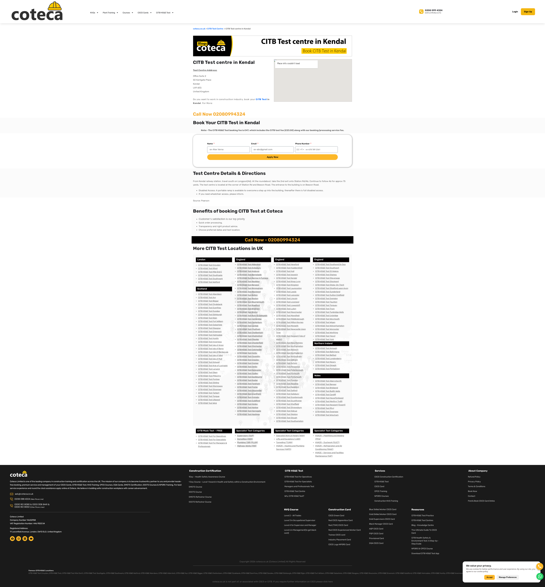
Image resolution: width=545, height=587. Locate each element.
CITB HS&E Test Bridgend (326, 388)
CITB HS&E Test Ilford (207, 268)
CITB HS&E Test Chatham (248, 329)
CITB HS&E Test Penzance (288, 366)
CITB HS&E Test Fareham (248, 383)
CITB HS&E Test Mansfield (287, 315)
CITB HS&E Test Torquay (326, 305)
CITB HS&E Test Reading (287, 383)
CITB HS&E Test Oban (207, 372)
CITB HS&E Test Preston (287, 380)
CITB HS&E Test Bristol (247, 312)
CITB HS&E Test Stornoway (210, 386)
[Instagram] (18, 538)
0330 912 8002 (22, 507)
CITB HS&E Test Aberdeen (210, 294)
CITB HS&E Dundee (265, 573)
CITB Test (261, 99)
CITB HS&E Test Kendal (286, 278)
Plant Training (109, 12)
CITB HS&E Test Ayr (207, 297)
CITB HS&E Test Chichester (249, 346)
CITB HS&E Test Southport (327, 268)
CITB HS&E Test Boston (247, 298)
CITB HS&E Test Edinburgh (210, 314)
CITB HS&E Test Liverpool (287, 302)
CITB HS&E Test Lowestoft (288, 305)
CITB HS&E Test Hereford (287, 264)
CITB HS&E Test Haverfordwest (329, 398)
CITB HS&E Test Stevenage (327, 278)
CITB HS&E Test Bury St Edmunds (252, 315)
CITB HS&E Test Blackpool (249, 292)
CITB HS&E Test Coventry (248, 356)
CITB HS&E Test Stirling (208, 382)
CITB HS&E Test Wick (207, 403)
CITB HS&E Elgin (298, 573)
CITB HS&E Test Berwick (248, 285)
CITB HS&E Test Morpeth (287, 326)
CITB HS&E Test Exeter (247, 380)
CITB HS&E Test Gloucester (249, 390)
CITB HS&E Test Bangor (325, 384)
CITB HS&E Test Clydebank (210, 304)
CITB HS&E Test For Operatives (212, 436)
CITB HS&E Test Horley (247, 404)
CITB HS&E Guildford (403, 573)
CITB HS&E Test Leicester (287, 295)
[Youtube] (31, 538)
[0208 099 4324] (421, 11)
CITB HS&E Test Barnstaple (249, 274)
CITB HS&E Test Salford (286, 390)
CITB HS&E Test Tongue (208, 396)
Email (254, 143)
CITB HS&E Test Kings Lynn (288, 281)
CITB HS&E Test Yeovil (325, 336)
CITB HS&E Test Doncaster (249, 370)
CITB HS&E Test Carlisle (247, 326)
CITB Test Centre (215, 29)
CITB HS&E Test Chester (248, 339)
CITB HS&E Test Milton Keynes (289, 322)
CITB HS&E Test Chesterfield (250, 343)
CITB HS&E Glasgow (351, 573)
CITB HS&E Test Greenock (210, 331)
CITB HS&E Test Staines (326, 274)
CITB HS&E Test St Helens (326, 271)
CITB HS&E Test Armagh (326, 348)
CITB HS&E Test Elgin (207, 318)
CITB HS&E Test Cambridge (249, 319)
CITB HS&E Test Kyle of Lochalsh (213, 365)
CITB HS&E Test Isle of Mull (210, 359)
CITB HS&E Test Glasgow (209, 328)
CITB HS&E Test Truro (325, 309)
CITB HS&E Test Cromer (247, 363)
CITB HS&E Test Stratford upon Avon (331, 288)
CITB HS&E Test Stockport (327, 281)
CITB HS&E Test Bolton (247, 295)
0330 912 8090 (22, 504)
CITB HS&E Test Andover (248, 271)
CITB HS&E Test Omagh (325, 365)
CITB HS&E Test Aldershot (249, 264)
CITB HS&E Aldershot (166, 573)
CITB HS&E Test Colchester (249, 349)
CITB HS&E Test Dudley (247, 373)
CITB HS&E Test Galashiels (210, 325)
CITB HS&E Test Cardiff (325, 394)
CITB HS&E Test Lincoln (286, 298)
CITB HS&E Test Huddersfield (289, 268)
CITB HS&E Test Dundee (209, 311)
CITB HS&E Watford (132, 573)
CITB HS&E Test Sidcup (286, 411)
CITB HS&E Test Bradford (248, 305)
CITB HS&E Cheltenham (212, 573)
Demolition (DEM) (245, 439)
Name (210, 143)
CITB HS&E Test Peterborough (289, 370)
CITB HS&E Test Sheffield (287, 404)
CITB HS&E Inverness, (454, 573)
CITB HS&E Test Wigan (325, 322)
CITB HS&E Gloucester (368, 573)
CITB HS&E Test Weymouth (327, 319)
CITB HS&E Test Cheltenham (250, 332)
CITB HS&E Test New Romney (289, 343)
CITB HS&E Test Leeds (286, 292)
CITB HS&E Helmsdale (421, 573)
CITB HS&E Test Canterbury (249, 322)
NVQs (92, 12)
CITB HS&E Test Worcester (327, 329)
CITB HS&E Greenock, (386, 573)
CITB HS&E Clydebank (231, 573)
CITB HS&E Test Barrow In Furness (252, 278)
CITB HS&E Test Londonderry (328, 358)
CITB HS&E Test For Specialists (212, 439)
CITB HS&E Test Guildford (248, 401)
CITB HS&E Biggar (195, 573)
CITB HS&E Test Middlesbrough (290, 319)
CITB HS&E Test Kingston (287, 285)
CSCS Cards (143, 12)
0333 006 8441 (39, 504)
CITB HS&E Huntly (438, 573)
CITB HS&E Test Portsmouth (289, 377)
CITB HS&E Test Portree (209, 379)
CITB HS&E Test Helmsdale (210, 335)
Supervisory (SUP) (245, 435)
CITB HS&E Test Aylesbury (249, 268)
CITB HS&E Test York (324, 339)
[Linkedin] (24, 538)
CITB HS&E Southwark (115, 573)
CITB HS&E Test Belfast (325, 355)
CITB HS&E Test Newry (325, 362)
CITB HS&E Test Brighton (248, 309)
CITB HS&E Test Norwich (287, 349)
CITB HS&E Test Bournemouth (250, 302)
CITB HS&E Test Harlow (247, 407)
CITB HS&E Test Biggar (208, 301)
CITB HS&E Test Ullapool (209, 400)
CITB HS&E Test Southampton (289, 421)
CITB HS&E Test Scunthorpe (289, 401)
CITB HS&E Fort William (315, 573)
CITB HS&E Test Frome (247, 387)
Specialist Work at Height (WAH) (290, 435)
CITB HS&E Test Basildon (248, 281)
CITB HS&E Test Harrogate (249, 411)
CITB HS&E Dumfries (249, 573)
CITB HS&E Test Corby (247, 353)
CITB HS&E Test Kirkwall (209, 362)
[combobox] (300, 149)
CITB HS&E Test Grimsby (248, 397)
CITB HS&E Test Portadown (327, 369)
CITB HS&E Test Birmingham (250, 288)
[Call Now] (539, 566)
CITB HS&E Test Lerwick (209, 369)
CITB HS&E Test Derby (247, 366)
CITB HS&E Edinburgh (282, 573)
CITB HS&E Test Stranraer (209, 389)
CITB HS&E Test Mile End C (210, 272)
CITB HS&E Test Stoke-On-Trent (329, 285)
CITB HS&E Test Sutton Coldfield (329, 295)
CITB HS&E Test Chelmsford (249, 336)
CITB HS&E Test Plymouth (288, 373)
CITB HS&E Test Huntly (208, 338)
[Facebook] (12, 538)
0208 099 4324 (434, 10)
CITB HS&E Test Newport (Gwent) (330, 405)
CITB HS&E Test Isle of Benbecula (213, 352)
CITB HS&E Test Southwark (210, 278)
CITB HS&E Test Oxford (286, 363)
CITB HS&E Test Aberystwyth (328, 381)
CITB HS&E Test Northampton (289, 346)
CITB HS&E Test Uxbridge (326, 315)
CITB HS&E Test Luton (286, 309)
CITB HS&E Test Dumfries (209, 308)
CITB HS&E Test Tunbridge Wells (329, 312)
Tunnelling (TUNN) (284, 442)
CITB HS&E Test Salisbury (287, 394)
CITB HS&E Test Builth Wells (327, 391)
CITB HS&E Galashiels (333, 573)
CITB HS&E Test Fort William (210, 321)
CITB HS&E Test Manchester (289, 312)
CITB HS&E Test (163, 12)
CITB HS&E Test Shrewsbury (289, 407)
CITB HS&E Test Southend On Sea (330, 264)
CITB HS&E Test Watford (209, 282)
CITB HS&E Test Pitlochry (209, 376)
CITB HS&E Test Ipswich (287, 274)
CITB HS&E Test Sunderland (327, 292)
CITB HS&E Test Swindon (326, 298)
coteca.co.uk (199, 29)
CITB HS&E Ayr (182, 573)
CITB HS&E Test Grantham (249, 394)
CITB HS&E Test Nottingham (289, 356)
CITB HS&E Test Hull (285, 271)
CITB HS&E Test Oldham (287, 360)
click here (328, 581)
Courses (126, 12)
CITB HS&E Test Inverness (210, 342)
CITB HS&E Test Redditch (287, 387)
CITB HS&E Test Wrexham (326, 415)
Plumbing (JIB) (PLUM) (247, 442)
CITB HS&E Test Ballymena (327, 352)
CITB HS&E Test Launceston (289, 288)
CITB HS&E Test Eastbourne (249, 377)
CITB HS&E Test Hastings (248, 414)
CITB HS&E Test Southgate (210, 275)
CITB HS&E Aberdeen (149, 573)
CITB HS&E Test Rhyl (324, 408)
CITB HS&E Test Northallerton (289, 353)
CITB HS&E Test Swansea (326, 411)
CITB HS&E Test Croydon (209, 265)
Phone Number (302, 143)
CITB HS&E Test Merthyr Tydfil (328, 401)
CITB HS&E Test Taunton (326, 302)
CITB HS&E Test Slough (286, 418)
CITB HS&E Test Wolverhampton (329, 326)
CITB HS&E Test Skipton (287, 414)
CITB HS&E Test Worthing (326, 332)
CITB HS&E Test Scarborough (289, 397)
